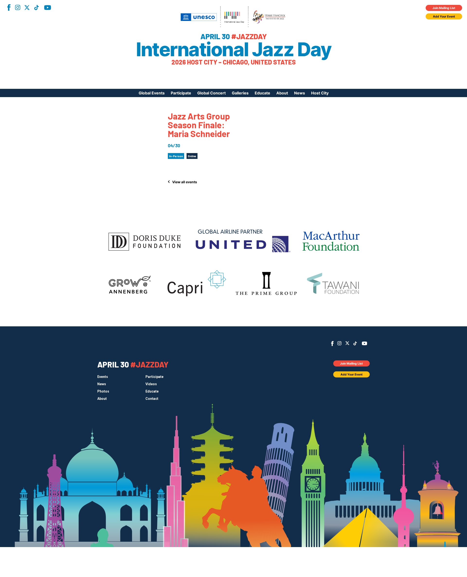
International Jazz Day (233, 49)
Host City (320, 93)
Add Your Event (444, 16)
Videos (151, 384)
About (282, 93)
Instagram (17, 7)
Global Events (152, 93)
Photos (103, 391)
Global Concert (211, 93)
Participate (181, 93)
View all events (184, 182)
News (299, 93)
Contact (151, 399)
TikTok (36, 7)
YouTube (47, 7)
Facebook (9, 7)
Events (102, 377)
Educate (262, 93)
